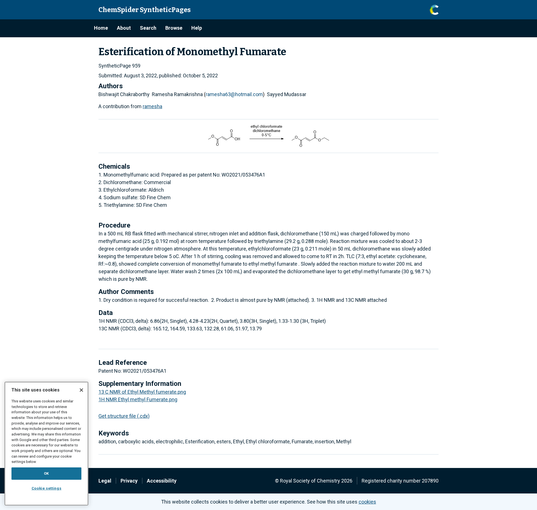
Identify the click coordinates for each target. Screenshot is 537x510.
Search (148, 28)
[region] (46, 444)
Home (101, 28)
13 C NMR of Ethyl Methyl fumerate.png (142, 392)
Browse (173, 28)
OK (46, 473)
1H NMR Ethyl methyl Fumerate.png (137, 399)
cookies (367, 502)
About (124, 28)
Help (196, 28)
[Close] (81, 390)
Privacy (129, 481)
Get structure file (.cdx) (124, 416)
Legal (104, 481)
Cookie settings (47, 488)
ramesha (152, 106)
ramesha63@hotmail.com (234, 94)
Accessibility (161, 481)
